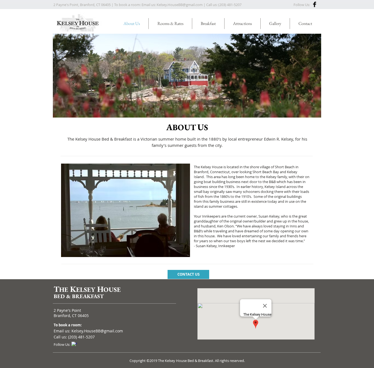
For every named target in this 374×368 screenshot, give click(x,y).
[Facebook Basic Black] (314, 4)
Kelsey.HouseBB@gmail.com (180, 4)
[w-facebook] (74, 344)
